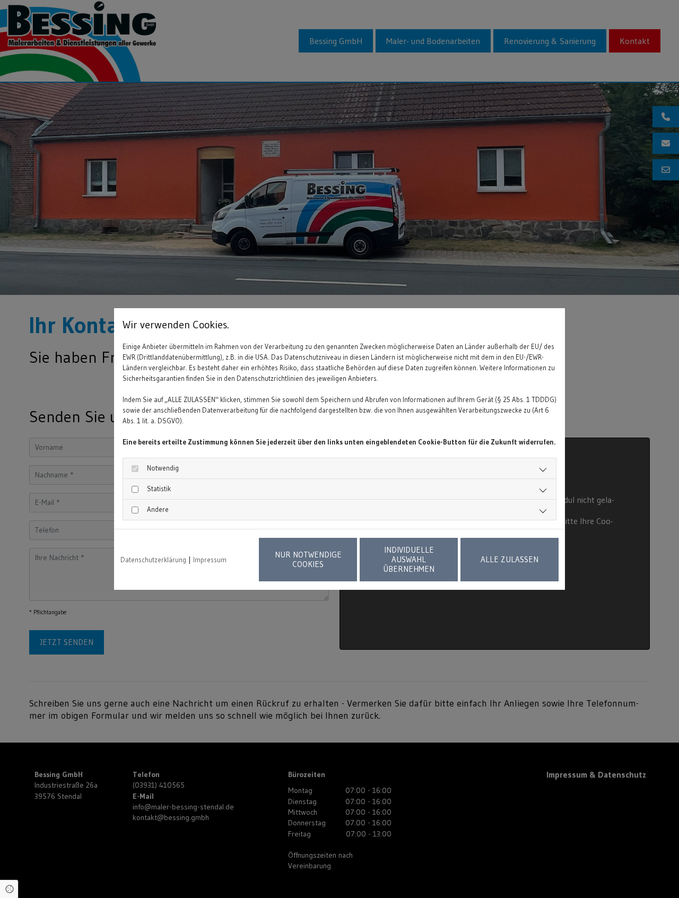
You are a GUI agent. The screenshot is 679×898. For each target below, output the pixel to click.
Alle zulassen (509, 559)
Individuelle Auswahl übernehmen (408, 559)
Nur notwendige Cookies (308, 559)
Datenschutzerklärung (153, 559)
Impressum (210, 559)
